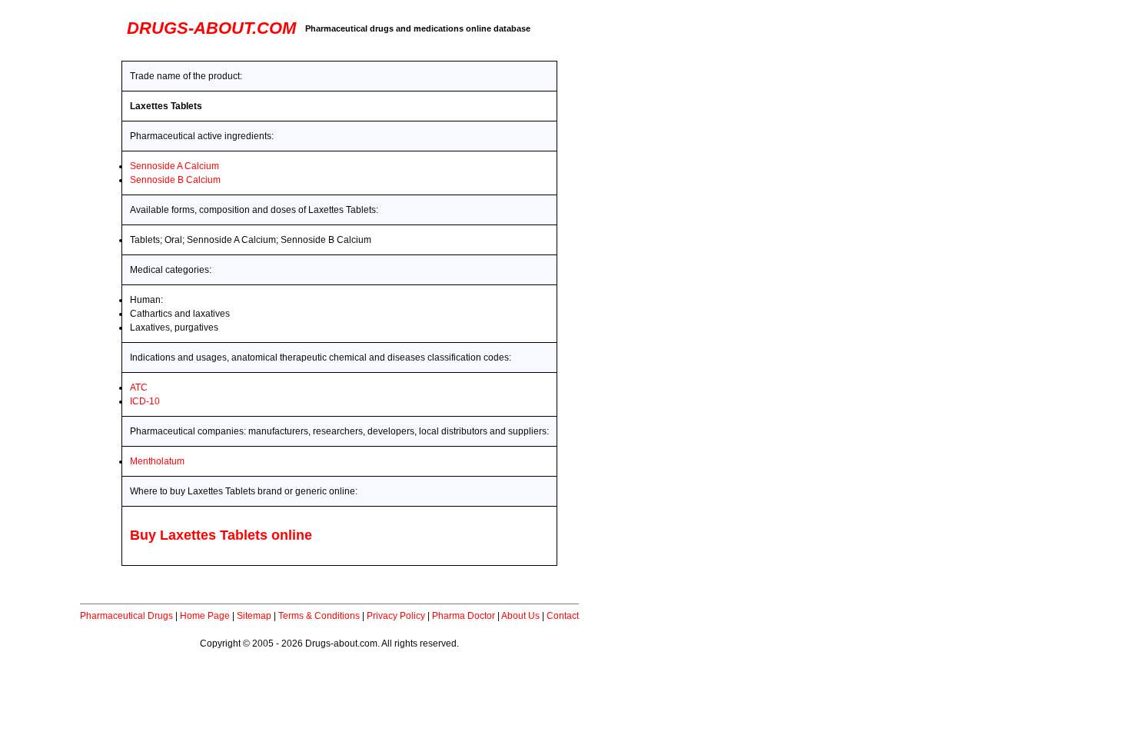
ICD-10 (145, 401)
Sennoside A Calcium (174, 166)
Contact (563, 615)
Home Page (205, 615)
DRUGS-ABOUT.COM (211, 28)
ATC (139, 387)
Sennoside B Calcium (175, 180)
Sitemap (254, 615)
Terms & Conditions (319, 615)
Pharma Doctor (463, 615)
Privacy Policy (396, 615)
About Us (520, 615)
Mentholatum (157, 461)
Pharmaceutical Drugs (126, 615)
